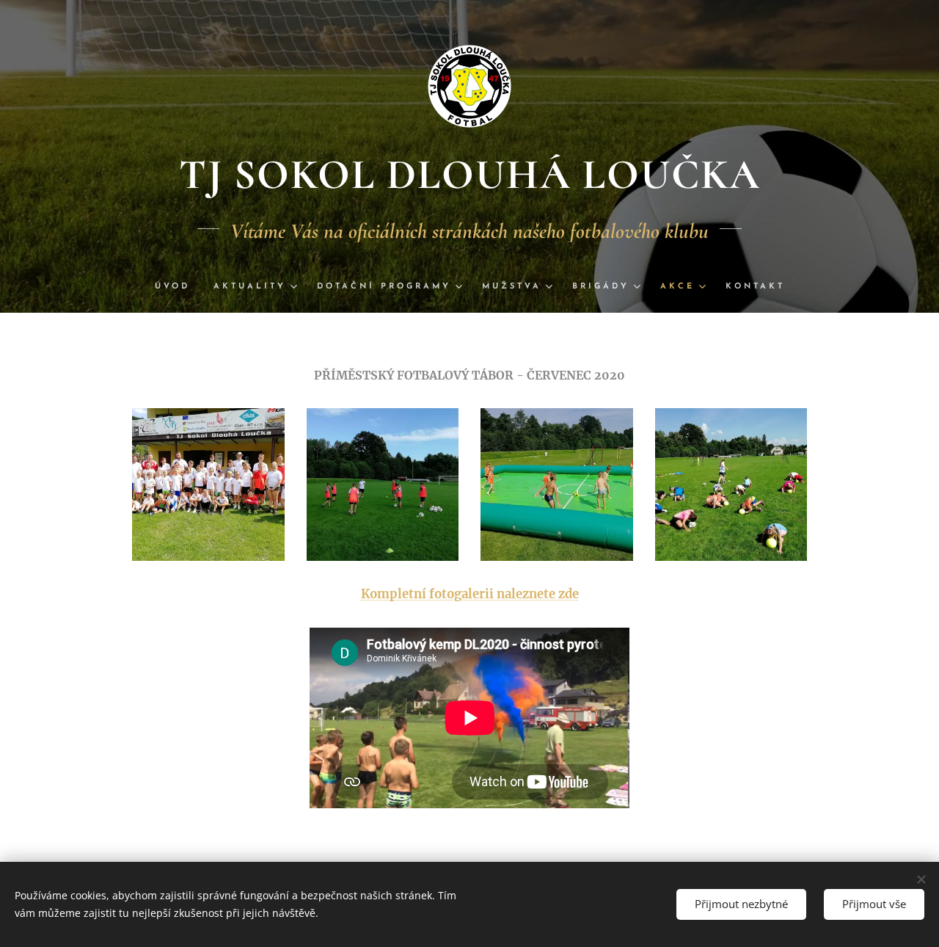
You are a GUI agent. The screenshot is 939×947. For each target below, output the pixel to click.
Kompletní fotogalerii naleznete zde (470, 594)
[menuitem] (178, 287)
